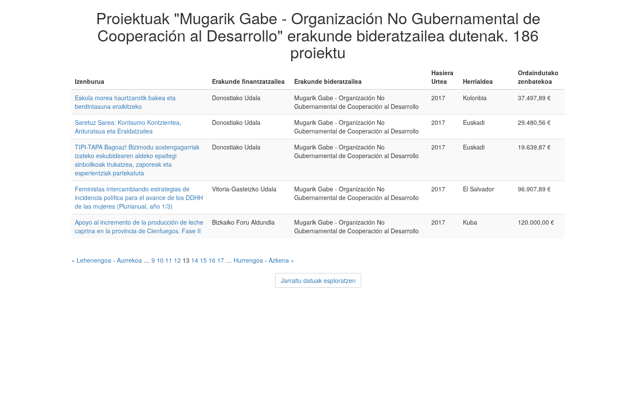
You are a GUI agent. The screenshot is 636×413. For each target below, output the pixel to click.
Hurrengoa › (250, 260)
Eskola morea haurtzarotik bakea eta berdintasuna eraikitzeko (125, 102)
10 (160, 260)
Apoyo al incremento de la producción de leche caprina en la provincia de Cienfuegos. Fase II (139, 226)
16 (212, 260)
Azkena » (281, 260)
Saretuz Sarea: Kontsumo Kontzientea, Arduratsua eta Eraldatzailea (128, 126)
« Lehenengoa (91, 260)
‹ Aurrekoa (127, 260)
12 (177, 260)
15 (203, 260)
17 (220, 260)
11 (168, 260)
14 (194, 260)
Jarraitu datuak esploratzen (318, 280)
